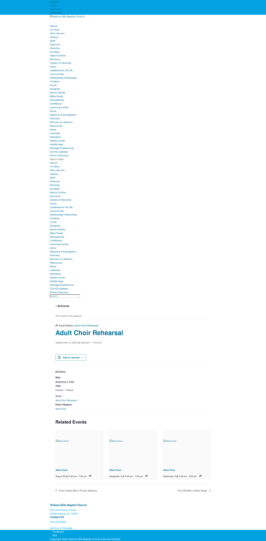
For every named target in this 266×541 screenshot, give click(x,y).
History (54, 37)
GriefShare (56, 103)
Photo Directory (59, 155)
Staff (52, 40)
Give (53, 5)
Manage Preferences (62, 148)
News (53, 129)
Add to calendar (71, 357)
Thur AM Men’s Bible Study (192, 490)
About (53, 162)
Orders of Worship (60, 62)
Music (53, 66)
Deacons (55, 44)
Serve (53, 247)
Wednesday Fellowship (63, 77)
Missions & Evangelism (63, 114)
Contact (56, 9)
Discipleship (57, 99)
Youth (53, 85)
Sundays (55, 51)
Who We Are (57, 33)
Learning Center (59, 107)
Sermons (55, 59)
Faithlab (115, 539)
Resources (56, 262)
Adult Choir (60, 408)
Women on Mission (61, 122)
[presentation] (79, 448)
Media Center (57, 140)
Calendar (55, 133)
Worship (55, 185)
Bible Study (56, 96)
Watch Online (58, 55)
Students (55, 88)
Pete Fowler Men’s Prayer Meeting (77, 490)
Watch (54, 1)
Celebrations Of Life (61, 70)
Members (56, 13)
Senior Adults (57, 92)
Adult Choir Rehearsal (66, 400)
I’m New (54, 29)
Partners (55, 118)
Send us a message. (61, 528)
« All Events (62, 306)
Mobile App (56, 144)
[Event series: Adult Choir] (90, 476)
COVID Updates (59, 151)
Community (57, 210)
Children (55, 81)
